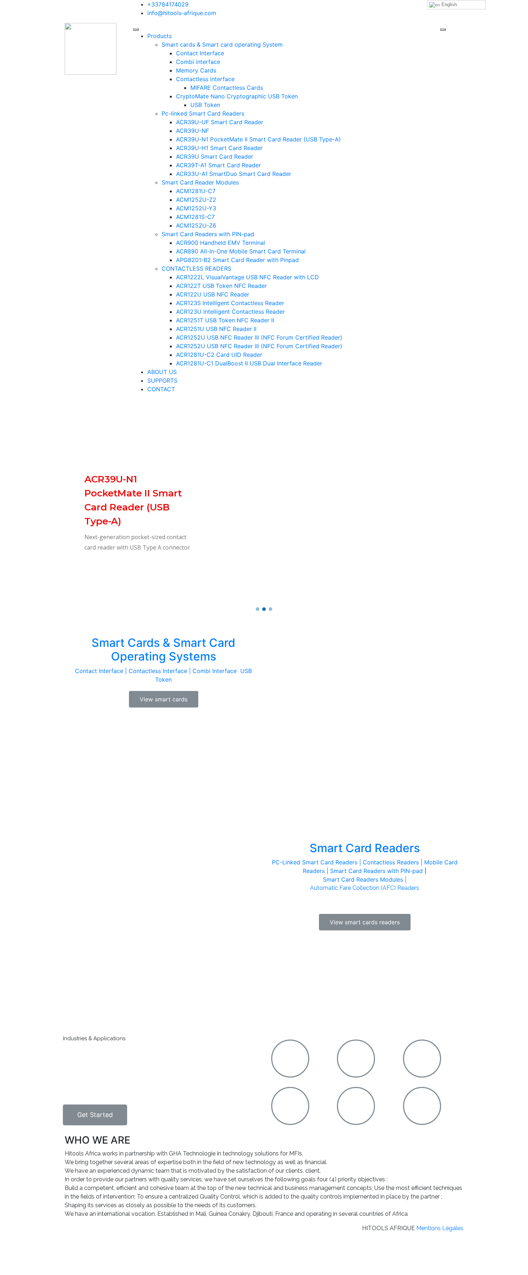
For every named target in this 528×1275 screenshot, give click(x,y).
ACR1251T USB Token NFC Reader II (225, 320)
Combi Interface (215, 670)
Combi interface (198, 61)
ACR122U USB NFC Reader (212, 294)
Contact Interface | (102, 670)
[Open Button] (136, 29)
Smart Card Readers (365, 848)
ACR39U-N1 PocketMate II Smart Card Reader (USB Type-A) (258, 139)
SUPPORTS (162, 380)
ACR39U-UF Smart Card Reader (219, 122)
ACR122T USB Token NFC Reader (221, 285)
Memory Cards (196, 70)
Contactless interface (205, 79)
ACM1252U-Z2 (196, 199)
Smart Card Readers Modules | (365, 879)
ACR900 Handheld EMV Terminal (220, 242)
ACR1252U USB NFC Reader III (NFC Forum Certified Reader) (259, 337)
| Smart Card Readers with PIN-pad (374, 870)
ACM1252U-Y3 (196, 208)
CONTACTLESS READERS (196, 268)
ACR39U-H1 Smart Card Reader (219, 147)
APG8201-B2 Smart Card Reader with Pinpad (237, 259)
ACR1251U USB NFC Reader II (216, 328)
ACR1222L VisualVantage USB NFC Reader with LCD (247, 277)
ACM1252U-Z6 (196, 225)
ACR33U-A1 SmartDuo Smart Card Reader (233, 173)
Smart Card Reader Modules (200, 182)
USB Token (205, 104)
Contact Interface (200, 53)
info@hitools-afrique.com (181, 13)
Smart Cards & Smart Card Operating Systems (163, 649)
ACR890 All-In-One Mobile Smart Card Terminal (241, 251)
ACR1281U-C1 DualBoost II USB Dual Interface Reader (249, 363)
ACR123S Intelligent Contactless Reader (230, 303)
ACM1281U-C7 (196, 191)
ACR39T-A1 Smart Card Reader (218, 165)
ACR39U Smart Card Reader (214, 156)
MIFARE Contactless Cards (226, 87)
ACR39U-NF (192, 130)
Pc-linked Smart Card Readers (203, 113)
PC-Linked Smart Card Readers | (317, 862)
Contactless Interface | (161, 670)
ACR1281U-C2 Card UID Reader (219, 354)
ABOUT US (162, 371)
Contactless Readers (391, 862)
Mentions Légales (439, 1228)
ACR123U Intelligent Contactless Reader (230, 311)
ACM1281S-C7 (195, 216)
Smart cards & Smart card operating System (222, 44)
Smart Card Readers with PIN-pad (208, 234)
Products (159, 35)
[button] (257, 609)
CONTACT (161, 389)
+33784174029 (168, 4)
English (448, 4)
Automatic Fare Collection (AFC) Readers (364, 887)
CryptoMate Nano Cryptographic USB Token (237, 96)
